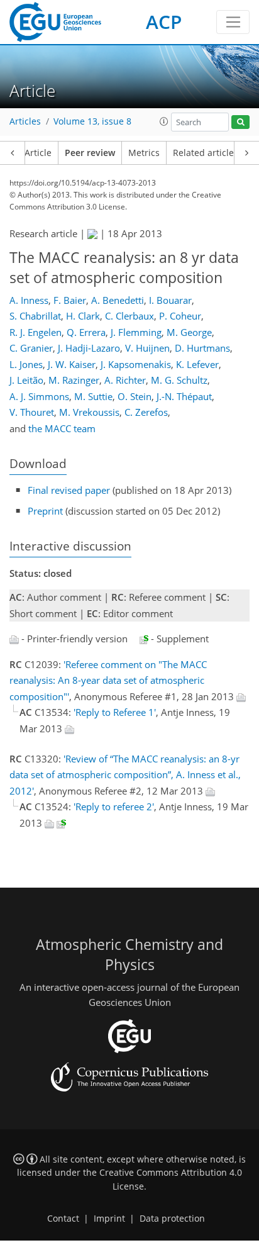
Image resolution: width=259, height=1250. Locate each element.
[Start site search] (240, 122)
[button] (164, 121)
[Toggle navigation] (233, 22)
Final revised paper (69, 490)
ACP (164, 22)
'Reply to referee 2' (114, 806)
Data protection (172, 1218)
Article (38, 153)
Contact (63, 1218)
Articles (25, 121)
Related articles (205, 153)
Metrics (144, 153)
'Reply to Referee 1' (115, 712)
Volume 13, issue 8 (92, 121)
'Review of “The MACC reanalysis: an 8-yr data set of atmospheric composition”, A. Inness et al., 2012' (125, 774)
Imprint (109, 1218)
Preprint (45, 511)
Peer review (90, 153)
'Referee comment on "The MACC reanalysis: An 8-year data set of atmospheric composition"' (108, 680)
